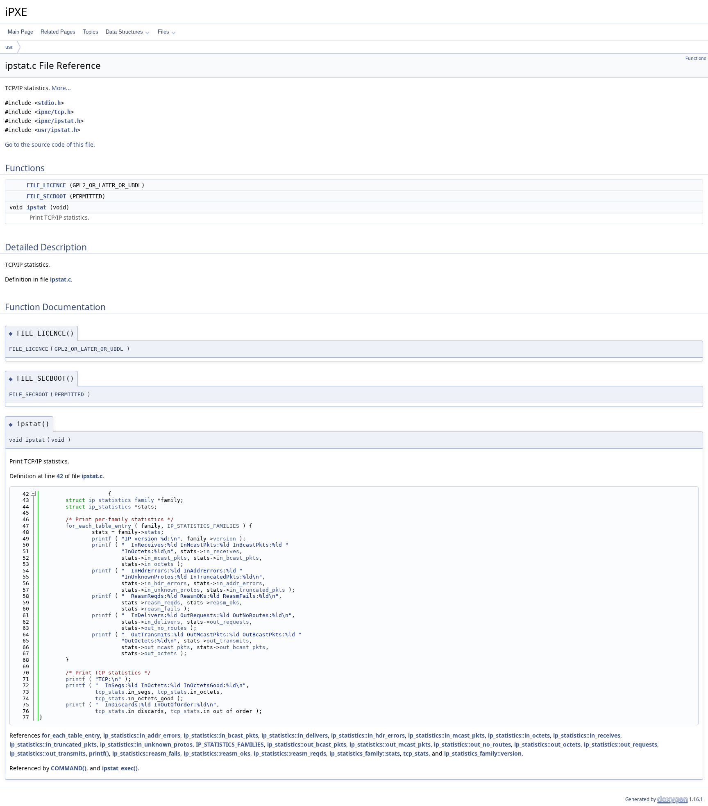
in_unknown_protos (172, 590)
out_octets (160, 653)
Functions (695, 58)
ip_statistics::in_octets (519, 735)
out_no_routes (165, 628)
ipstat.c (60, 279)
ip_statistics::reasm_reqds (290, 753)
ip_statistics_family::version (483, 753)
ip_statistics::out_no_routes (472, 744)
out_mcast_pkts (167, 647)
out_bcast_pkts (243, 647)
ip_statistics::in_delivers (294, 735)
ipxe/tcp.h (54, 112)
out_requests (229, 622)
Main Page (20, 32)
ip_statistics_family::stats (364, 753)
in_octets (159, 564)
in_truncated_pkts (257, 590)
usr (9, 47)
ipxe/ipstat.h (59, 121)
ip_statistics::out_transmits (47, 753)
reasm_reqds (162, 602)
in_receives (221, 551)
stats (152, 532)
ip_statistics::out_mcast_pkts (390, 744)
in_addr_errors (239, 583)
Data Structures (124, 32)
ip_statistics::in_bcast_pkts (221, 735)
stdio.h (49, 103)
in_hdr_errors (165, 583)
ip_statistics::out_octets (547, 744)
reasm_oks (224, 602)
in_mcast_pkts (165, 558)
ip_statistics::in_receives (586, 735)
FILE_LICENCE (46, 185)
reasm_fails (162, 609)
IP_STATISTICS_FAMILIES (203, 526)
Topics (90, 32)
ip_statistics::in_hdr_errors (368, 735)
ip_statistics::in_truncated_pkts (53, 744)
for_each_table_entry (98, 526)
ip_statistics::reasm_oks (217, 753)
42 (60, 476)
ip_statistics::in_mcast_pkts (446, 735)
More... (61, 88)
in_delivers (162, 622)
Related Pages (58, 32)
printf (101, 539)
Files (163, 32)
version (224, 539)
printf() (99, 753)
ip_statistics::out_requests (620, 744)
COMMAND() (68, 768)
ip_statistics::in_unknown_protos (146, 744)
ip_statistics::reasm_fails (146, 753)
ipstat (36, 207)
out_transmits (227, 641)
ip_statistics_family (121, 500)
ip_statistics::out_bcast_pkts (306, 744)
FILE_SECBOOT (46, 196)
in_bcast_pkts (237, 558)
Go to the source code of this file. (50, 144)
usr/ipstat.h (57, 130)
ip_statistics (109, 507)
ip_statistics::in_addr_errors (141, 735)
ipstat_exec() (120, 768)
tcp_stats (110, 692)
